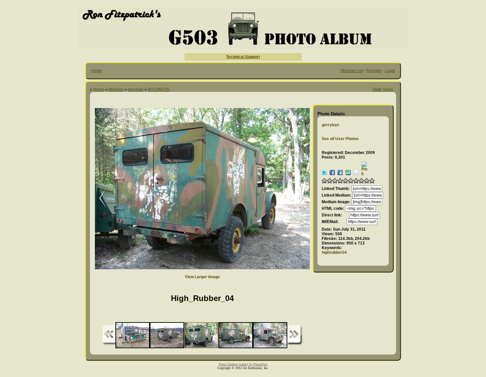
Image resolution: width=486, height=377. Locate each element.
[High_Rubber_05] (98, 199)
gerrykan (135, 89)
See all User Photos (340, 138)
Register (374, 70)
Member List (352, 70)
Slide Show (383, 89)
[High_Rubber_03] (298, 199)
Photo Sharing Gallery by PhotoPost (243, 364)
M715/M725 (158, 89)
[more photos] (108, 335)
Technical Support (243, 57)
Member (115, 89)
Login (390, 70)
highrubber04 (334, 252)
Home (96, 70)
